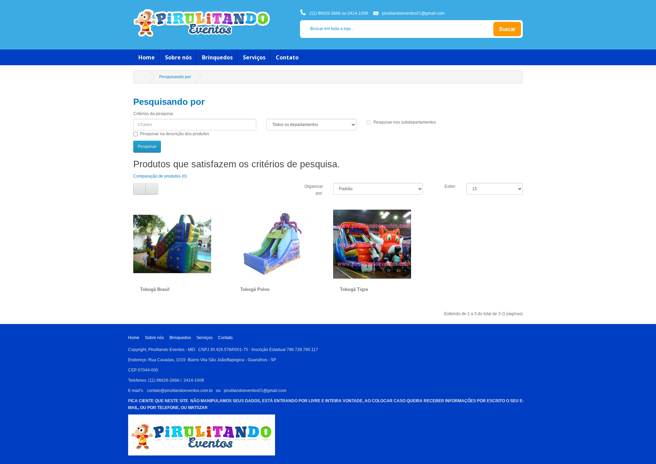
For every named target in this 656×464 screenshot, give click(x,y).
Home (146, 57)
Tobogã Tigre (354, 289)
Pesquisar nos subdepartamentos (404, 122)
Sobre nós (178, 57)
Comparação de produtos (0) (160, 176)
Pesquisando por (175, 76)
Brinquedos (217, 57)
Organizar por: (313, 190)
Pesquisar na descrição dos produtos (174, 133)
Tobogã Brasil (154, 289)
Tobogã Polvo (255, 289)
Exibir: (450, 186)
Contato (287, 57)
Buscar (507, 29)
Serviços (254, 57)
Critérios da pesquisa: (153, 113)
